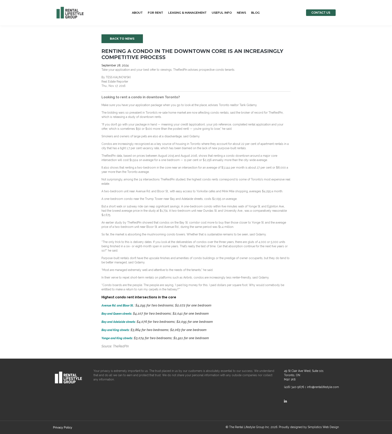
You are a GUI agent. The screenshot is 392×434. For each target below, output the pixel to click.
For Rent (155, 13)
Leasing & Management (187, 13)
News (241, 13)
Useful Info (222, 13)
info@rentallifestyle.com (323, 387)
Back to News (122, 38)
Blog (255, 13)
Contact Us (320, 12)
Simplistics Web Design (323, 427)
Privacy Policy (62, 427)
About (137, 13)
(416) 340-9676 (294, 387)
